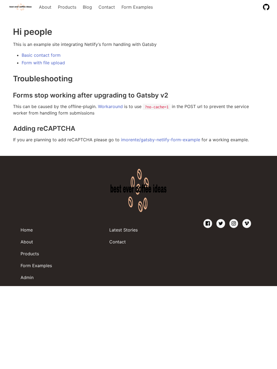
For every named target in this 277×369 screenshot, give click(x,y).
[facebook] (207, 223)
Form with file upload (43, 62)
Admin (27, 277)
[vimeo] (246, 223)
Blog (87, 7)
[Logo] (20, 7)
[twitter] (220, 223)
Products (67, 7)
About (45, 7)
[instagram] (233, 223)
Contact (106, 7)
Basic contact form (41, 55)
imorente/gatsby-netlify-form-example (160, 139)
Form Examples (137, 7)
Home (27, 230)
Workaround (110, 106)
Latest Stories (123, 230)
